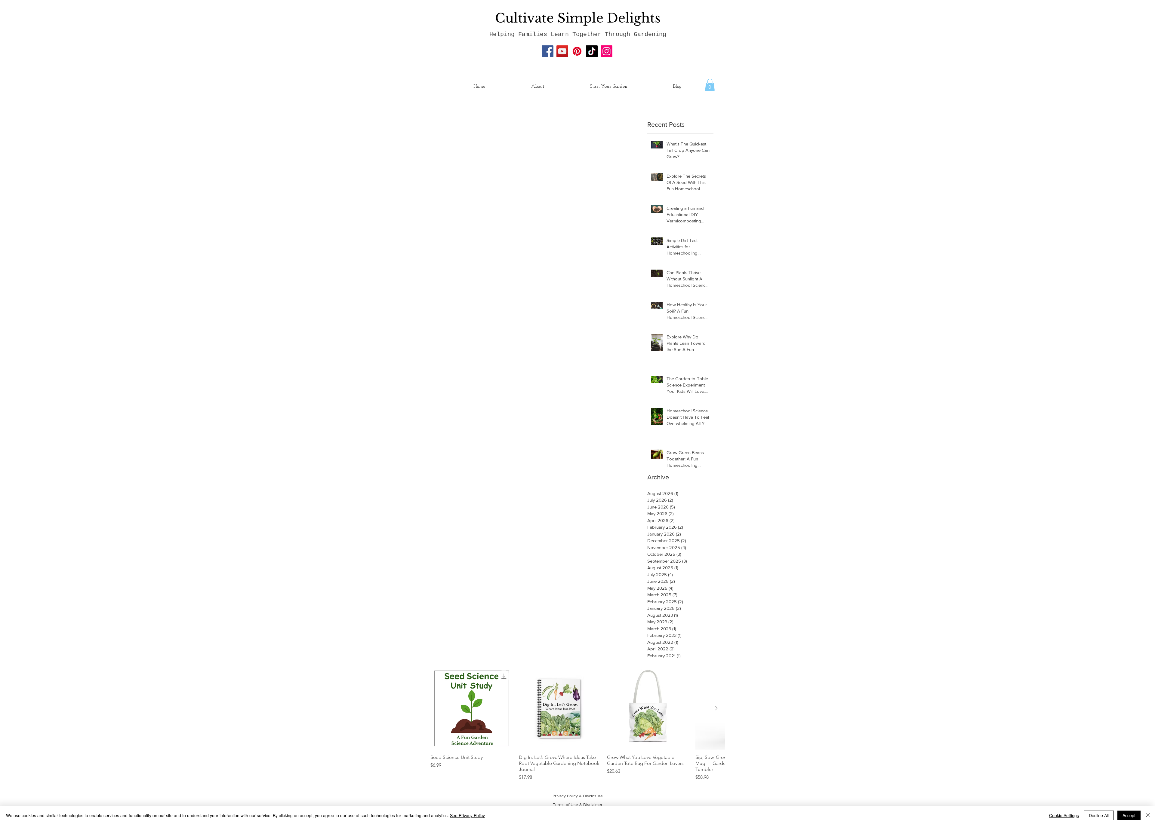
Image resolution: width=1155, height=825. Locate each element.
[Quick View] (471, 708)
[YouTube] (562, 51)
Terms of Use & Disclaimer (577, 804)
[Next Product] (716, 708)
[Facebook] (547, 51)
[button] (710, 85)
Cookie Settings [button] (1064, 815)
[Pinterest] (577, 51)
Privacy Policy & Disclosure (578, 795)
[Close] (1147, 815)
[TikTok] (592, 51)
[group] (577, 724)
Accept (1129, 815)
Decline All (1099, 815)
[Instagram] (606, 51)
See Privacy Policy (467, 815)
